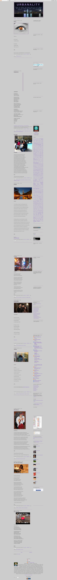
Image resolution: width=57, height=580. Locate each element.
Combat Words (41, 153)
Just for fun (37, 175)
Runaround (34, 201)
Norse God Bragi (35, 189)
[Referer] (34, 396)
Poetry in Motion (40, 195)
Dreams (42, 158)
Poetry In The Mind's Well (37, 336)
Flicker (15, 21)
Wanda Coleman (38, 217)
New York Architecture (41, 187)
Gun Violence (41, 168)
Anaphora (39, 142)
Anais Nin (37, 142)
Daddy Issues (41, 155)
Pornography (39, 196)
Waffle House (34, 216)
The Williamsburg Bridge (40, 212)
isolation (35, 173)
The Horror (40, 211)
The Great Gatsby (22, 458)
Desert (37, 157)
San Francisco (39, 202)
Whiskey (39, 218)
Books (39, 146)
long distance (35, 178)
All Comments (36, 433)
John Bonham (42, 174)
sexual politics (23, 345)
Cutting (34, 155)
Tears (36, 209)
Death (38, 156)
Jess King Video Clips (36, 316)
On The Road (39, 191)
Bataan (36, 145)
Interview (42, 172)
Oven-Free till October (36, 376)
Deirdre (35, 157)
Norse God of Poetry (39, 189)
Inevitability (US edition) (37, 356)
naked (39, 185)
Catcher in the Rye (35, 150)
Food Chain (37, 164)
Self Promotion (41, 204)
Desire (41, 157)
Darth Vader (36, 156)
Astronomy (40, 143)
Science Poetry (37, 203)
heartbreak (36, 169)
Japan (41, 173)
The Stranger (36, 212)
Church (42, 152)
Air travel (37, 140)
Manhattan (34, 180)
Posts (35, 432)
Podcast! (35, 340)
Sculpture (42, 203)
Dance (34, 156)
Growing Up (38, 168)
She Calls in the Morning (18, 462)
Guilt (39, 168)
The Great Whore (40, 210)
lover (17, 345)
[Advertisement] (20, 64)
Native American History (40, 186)
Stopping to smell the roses (37, 380)
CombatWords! (36, 372)
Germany (41, 165)
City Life (17, 297)
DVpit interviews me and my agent (38, 359)
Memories (38, 181)
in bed (40, 172)
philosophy (42, 194)
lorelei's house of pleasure (37, 375)
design (39, 157)
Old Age (22, 549)
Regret (19, 458)
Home (15, 18)
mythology (36, 185)
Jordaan (15, 184)
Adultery (42, 139)
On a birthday (35, 344)
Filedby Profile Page (35, 310)
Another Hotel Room (35, 143)
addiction (36, 139)
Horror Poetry (34, 171)
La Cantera (37, 459)
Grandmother (36, 167)
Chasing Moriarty (41, 151)
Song (34, 337)
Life (38, 177)
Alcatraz (15, 349)
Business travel (38, 149)
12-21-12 (36, 138)
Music (34, 185)
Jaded (37, 173)
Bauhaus (38, 145)
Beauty (41, 145)
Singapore (41, 206)
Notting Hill (39, 190)
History (38, 170)
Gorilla (34, 167)
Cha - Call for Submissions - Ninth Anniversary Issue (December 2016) (38, 364)
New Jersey (37, 187)
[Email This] (14, 55)
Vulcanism (42, 215)
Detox (42, 157)
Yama (40, 221)
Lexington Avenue (35, 177)
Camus (40, 149)
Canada (42, 149)
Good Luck (42, 166)
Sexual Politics (16, 301)
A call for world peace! (36, 318)
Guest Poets (18, 18)
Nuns (41, 190)
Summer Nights (28, 297)
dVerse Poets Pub (16, 237)
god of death (38, 166)
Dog (38, 158)
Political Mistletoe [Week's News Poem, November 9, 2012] (37, 368)
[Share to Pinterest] (17, 55)
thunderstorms (39, 213)
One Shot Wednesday (38, 192)
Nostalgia (37, 190)
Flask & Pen (34, 390)
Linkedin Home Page (35, 311)
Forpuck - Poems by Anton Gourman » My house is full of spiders (38, 343)
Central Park (37, 151)
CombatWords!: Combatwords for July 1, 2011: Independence (21, 125)
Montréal (37, 468)
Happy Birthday (18, 549)
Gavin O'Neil (36, 165)
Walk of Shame (40, 216)
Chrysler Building (39, 152)
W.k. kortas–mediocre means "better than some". (38, 346)
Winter (40, 219)
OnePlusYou (37, 404)
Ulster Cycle (34, 215)
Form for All (40, 164)
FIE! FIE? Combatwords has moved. (38, 373)
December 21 (40, 156)
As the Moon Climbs (36, 358)
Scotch (17, 131)
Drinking (34, 159)
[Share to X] (15, 55)
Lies (37, 177)
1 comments (28, 547)
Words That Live (35, 389)
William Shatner (37, 219)
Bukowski (34, 149)
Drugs (37, 159)
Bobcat (34, 146)
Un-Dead (15, 256)
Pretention (40, 198)
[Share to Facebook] (16, 55)
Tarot (35, 209)
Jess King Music (35, 315)
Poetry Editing (37, 195)
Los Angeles (38, 178)
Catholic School (40, 150)
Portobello (42, 196)
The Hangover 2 (36, 211)
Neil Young (34, 187)
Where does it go (35, 218)
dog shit (40, 158)
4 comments (28, 505)
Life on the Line (16, 511)
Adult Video (38, 139)
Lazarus (20, 297)
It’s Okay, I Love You (36, 361)
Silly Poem (38, 206)
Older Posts (30, 552)
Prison (34, 199)
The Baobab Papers (36, 381)
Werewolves (42, 217)
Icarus (39, 171)
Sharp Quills (34, 388)
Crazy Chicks (35, 154)
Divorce (34, 158)
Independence (16, 72)
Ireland (34, 173)
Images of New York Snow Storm (38, 172)
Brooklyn (34, 148)
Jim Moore (40, 174)
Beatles (39, 145)
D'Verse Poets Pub (18, 56)
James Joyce (39, 173)
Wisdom (42, 219)
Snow (42, 206)
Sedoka (34, 204)
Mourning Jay (16, 409)
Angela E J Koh (36, 361)
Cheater (34, 152)
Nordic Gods (42, 188)
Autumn (42, 143)
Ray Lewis (39, 199)
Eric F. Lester (35, 312)
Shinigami (39, 205)
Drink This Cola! (36, 370)
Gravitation (39, 167)
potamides (37, 198)
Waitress (37, 216)
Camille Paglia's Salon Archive (37, 317)
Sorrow (18, 180)
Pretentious (42, 198)
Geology (39, 165)
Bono (37, 146)
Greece (35, 168)
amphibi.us (35, 353)
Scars (14, 131)
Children (36, 152)
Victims (40, 215)
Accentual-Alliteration (41, 138)
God (35, 166)
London (40, 177)
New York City (24, 297)
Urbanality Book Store (36, 308)
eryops (35, 379)
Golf (39, 166)
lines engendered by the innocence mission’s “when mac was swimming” (38, 348)
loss (16, 458)
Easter (41, 159)
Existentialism (36, 162)
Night (40, 188)
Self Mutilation (38, 204)
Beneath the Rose (38, 472)
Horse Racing (37, 171)
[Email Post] (30, 239)
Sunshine (34, 209)
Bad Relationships (38, 144)
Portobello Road (34, 197)
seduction (36, 204)
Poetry (34, 195)
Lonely (42, 177)
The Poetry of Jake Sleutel (36, 314)
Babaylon (34, 144)
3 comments (27, 295)
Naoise (40, 185)
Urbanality (16, 134)
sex (33, 205)
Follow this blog (38, 490)
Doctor (36, 158)
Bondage (36, 146)
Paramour (19, 345)
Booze (41, 146)
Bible (42, 145)
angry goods (42, 142)
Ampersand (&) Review (36, 309)
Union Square (37, 215)
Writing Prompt (20, 131)
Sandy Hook (42, 202)
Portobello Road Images (39, 197)
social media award (36, 133)
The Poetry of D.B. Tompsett (36, 313)
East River (39, 159)
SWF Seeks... (37, 477)
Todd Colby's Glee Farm (37, 339)
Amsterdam (34, 142)
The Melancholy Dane (36, 386)
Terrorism (38, 209)
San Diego (36, 202)
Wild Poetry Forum (35, 387)
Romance (38, 200)
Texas (40, 209)
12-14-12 (34, 138)
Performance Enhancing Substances (37, 194)
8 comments (27, 239)
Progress (35, 199)
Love (36, 179)
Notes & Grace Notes (35, 385)
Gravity (41, 167)
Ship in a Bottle (41, 205)
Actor (33, 139)
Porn (37, 196)
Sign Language (34, 206)
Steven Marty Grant (31, 562)
